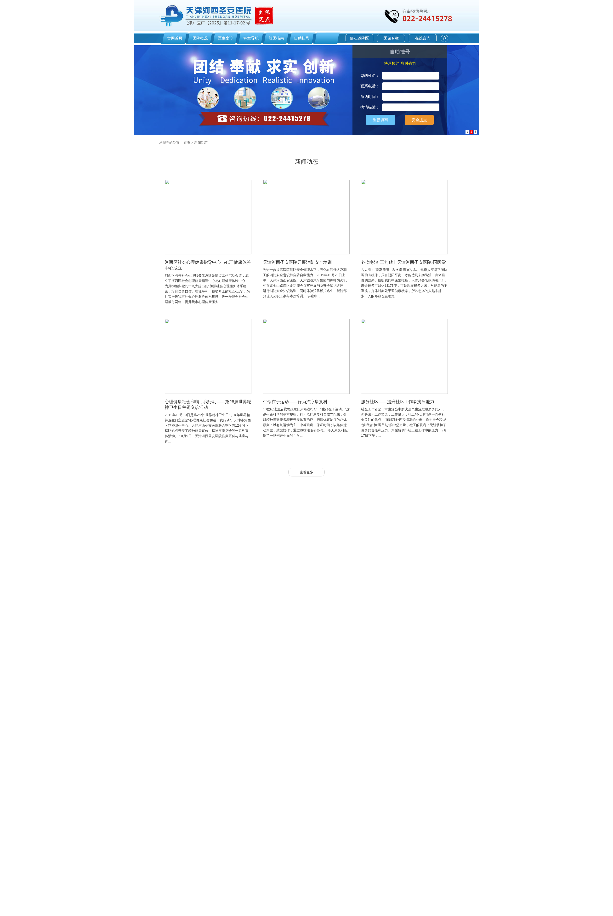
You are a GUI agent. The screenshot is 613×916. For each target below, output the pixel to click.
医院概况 (200, 38)
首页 (187, 142)
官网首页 (174, 38)
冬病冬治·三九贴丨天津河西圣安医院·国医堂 (403, 262)
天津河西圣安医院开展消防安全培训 (297, 262)
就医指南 (276, 38)
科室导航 (251, 38)
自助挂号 (301, 38)
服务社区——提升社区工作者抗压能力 (397, 401)
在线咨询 (422, 38)
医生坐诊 (225, 38)
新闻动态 (201, 142)
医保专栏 (391, 38)
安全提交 (419, 120)
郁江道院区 (359, 38)
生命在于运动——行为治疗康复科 (295, 401)
